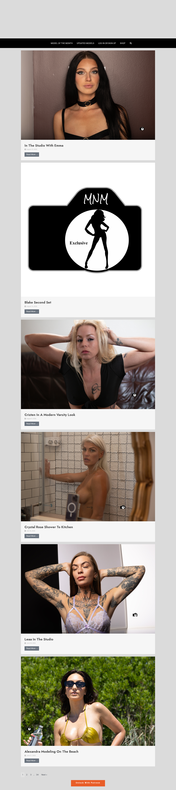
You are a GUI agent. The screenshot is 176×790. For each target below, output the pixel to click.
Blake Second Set (38, 302)
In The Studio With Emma (44, 145)
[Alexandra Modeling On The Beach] (88, 701)
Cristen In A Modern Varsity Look (50, 414)
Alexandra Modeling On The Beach (51, 751)
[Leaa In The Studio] (88, 589)
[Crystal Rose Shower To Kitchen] (88, 476)
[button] (131, 43)
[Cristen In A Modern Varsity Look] (88, 364)
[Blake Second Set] (88, 229)
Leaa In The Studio (39, 639)
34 (37, 774)
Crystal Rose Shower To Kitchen (49, 527)
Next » (44, 774)
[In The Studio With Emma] (88, 95)
